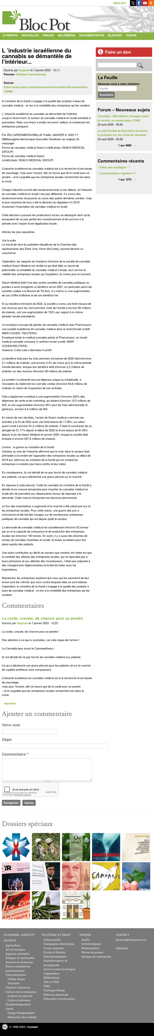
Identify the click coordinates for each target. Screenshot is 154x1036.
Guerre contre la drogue (59, 969)
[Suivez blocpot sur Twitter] (133, 5)
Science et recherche (19, 962)
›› (135, 145)
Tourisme (14, 983)
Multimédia (66, 35)
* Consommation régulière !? (116, 173)
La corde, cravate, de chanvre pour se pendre (42, 618)
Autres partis (52, 940)
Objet (7, 739)
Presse (48, 35)
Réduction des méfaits (22, 1017)
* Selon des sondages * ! (114, 167)
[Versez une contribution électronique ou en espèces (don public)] (100, 53)
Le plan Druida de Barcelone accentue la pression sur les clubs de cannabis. (122, 133)
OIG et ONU (51, 982)
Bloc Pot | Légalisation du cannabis (36, 18)
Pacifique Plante (54, 990)
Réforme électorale (56, 995)
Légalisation (52, 973)
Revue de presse (92, 952)
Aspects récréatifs (17, 954)
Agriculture (13, 945)
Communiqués (91, 944)
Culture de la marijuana (21, 992)
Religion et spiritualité (20, 958)
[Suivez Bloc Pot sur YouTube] (145, 5)
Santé (9, 1009)
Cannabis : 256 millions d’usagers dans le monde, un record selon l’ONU (123, 118)
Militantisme (52, 977)
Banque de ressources (96, 956)
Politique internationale (31, 74)
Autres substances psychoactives (18, 968)
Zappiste (24, 70)
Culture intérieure (19, 1000)
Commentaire (15, 754)
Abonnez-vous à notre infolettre (119, 84)
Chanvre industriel (18, 987)
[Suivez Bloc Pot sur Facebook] (139, 5)
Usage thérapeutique (21, 1013)
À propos (10, 35)
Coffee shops (16, 979)
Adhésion (122, 948)
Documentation (91, 35)
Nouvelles (30, 35)
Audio (85, 940)
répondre (10, 703)
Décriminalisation (55, 956)
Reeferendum (90, 948)
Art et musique (15, 949)
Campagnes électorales (59, 944)
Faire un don (118, 52)
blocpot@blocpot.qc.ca (131, 940)
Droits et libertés (54, 952)
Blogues (115, 35)
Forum (131, 35)
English (119, 3)
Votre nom (11, 724)
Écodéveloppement (18, 1004)
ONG (47, 986)
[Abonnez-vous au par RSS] (151, 5)
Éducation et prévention (59, 999)
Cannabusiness (16, 975)
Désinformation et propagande (55, 963)
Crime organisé (54, 948)
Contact (9, 43)
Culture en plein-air (20, 996)
